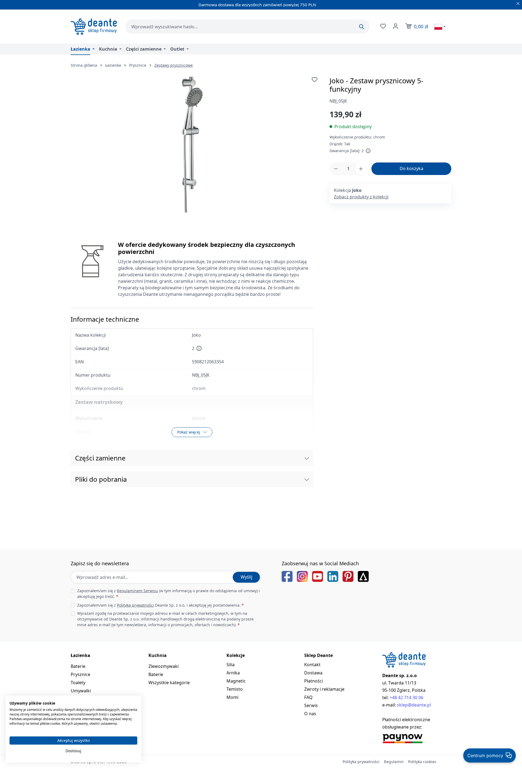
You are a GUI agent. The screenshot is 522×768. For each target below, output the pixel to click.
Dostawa (313, 673)
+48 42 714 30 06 (406, 698)
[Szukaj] (361, 26)
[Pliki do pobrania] (306, 479)
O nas (310, 714)
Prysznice (80, 674)
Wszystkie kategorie (169, 683)
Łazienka (80, 655)
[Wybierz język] (439, 26)
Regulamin (394, 761)
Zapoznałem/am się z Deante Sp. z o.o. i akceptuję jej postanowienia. (160, 605)
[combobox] (247, 26)
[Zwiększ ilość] (361, 168)
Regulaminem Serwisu (137, 591)
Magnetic (236, 681)
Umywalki (81, 691)
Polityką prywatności (135, 605)
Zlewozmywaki (163, 666)
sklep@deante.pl (414, 705)
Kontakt (312, 665)
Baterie (78, 666)
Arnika (233, 673)
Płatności (313, 681)
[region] (192, 144)
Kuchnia (157, 655)
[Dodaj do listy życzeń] (315, 79)
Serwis (311, 705)
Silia (230, 665)
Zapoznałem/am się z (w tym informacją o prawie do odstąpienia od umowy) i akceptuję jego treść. (168, 593)
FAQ (308, 697)
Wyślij (246, 577)
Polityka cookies (422, 761)
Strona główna (84, 65)
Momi (232, 697)
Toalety (78, 683)
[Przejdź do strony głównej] (94, 26)
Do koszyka (411, 168)
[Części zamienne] (306, 458)
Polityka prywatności (361, 761)
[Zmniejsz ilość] (336, 168)
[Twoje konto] (395, 26)
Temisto (234, 689)
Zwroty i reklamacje (324, 689)
